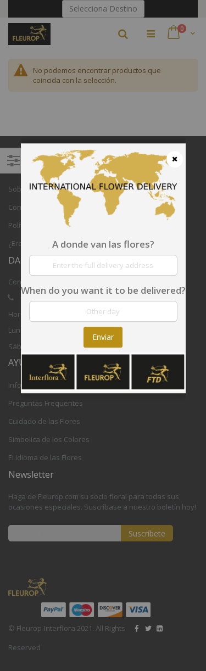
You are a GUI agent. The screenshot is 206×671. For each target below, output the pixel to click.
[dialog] (103, 335)
